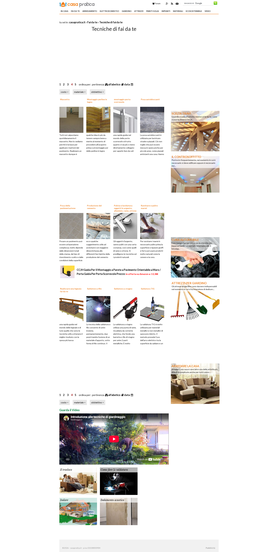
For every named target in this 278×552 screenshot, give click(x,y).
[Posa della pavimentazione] (72, 225)
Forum (157, 3)
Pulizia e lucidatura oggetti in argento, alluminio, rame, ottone (125, 208)
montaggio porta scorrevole (122, 100)
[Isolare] (78, 511)
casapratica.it (77, 22)
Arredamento (89, 11)
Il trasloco (66, 469)
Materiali (178, 11)
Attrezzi (138, 11)
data (127, 84)
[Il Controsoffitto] (195, 174)
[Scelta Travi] (195, 130)
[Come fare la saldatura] (119, 480)
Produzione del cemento (94, 206)
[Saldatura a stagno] (126, 308)
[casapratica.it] (77, 4)
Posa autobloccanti (150, 99)
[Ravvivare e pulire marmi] (153, 225)
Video (208, 11)
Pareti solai (152, 11)
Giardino (126, 11)
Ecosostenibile (194, 11)
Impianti (166, 11)
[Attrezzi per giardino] (195, 300)
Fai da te (75, 11)
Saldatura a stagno (123, 288)
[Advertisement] (93, 19)
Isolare (64, 500)
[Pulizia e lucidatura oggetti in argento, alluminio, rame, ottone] (126, 225)
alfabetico (114, 84)
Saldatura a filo (94, 288)
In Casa (64, 11)
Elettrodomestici (109, 11)
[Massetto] (72, 119)
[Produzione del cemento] (99, 225)
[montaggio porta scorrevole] (126, 119)
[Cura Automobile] (195, 257)
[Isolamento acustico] (119, 511)
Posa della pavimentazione (67, 206)
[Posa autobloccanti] (153, 119)
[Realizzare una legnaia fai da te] (72, 308)
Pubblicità (210, 548)
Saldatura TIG (147, 288)
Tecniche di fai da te (110, 22)
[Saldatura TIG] (153, 308)
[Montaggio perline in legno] (99, 119)
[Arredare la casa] (195, 383)
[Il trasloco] (78, 480)
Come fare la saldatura (114, 469)
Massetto (65, 99)
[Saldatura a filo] (99, 308)
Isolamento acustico (112, 500)
